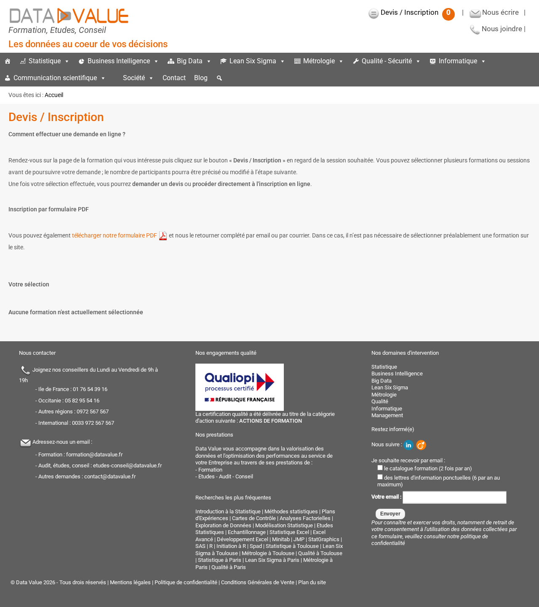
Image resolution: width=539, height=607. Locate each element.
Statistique (45, 61)
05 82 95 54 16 (82, 400)
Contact (174, 78)
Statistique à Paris (219, 560)
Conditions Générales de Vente (257, 582)
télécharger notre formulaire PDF (115, 235)
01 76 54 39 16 (90, 389)
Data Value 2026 (36, 582)
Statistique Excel (289, 532)
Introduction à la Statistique (228, 511)
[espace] (114, 78)
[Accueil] (7, 61)
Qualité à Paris (228, 567)
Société (134, 78)
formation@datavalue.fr (94, 454)
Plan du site (312, 582)
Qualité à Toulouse (320, 553)
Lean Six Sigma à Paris (272, 560)
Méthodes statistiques (291, 511)
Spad (256, 546)
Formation (210, 470)
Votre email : (387, 497)
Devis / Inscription (416, 12)
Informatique (458, 61)
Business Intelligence (119, 61)
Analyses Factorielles (305, 518)
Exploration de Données (223, 525)
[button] (219, 78)
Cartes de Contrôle (254, 518)
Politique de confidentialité (186, 582)
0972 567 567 (93, 411)
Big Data (190, 61)
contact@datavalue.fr (110, 476)
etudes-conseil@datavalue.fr (127, 465)
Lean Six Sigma (252, 61)
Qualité (379, 401)
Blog (201, 78)
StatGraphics (323, 539)
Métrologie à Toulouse (268, 553)
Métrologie (319, 61)
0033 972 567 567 (93, 423)
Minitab (281, 539)
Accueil (54, 95)
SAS (200, 546)
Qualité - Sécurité (387, 61)
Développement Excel (242, 539)
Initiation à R (231, 546)
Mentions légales (130, 582)
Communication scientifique (55, 78)
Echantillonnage (247, 532)
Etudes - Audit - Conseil (225, 476)
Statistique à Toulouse (292, 546)
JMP (299, 539)
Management (387, 415)
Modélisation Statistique (284, 525)
